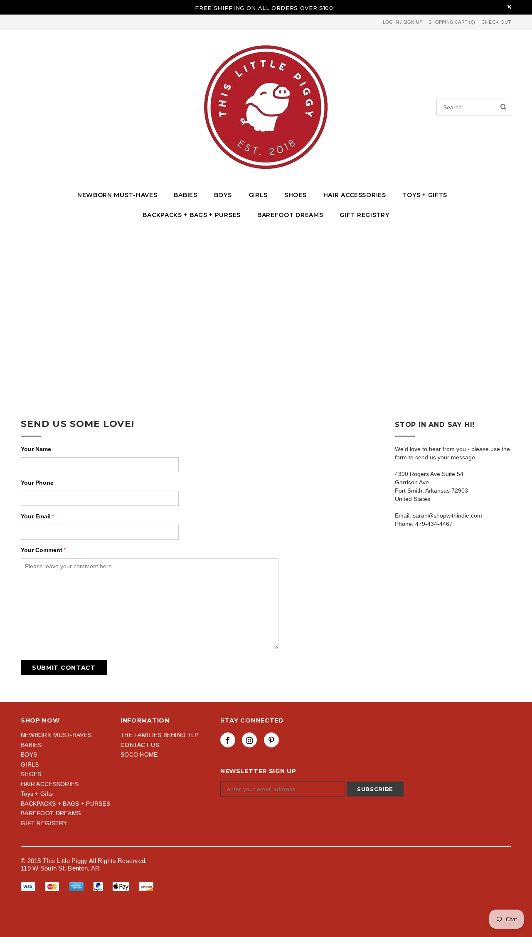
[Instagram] (249, 739)
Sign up (413, 22)
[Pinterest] (271, 739)
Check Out (496, 22)
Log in (391, 22)
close (509, 7)
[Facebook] (227, 739)
